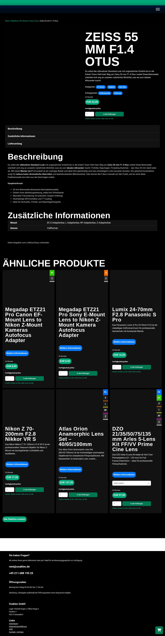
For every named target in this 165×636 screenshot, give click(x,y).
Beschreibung (15, 128)
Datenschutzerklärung (18, 626)
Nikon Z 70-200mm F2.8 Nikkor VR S (21, 434)
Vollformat (117, 93)
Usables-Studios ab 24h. (93, 118)
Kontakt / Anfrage (16, 632)
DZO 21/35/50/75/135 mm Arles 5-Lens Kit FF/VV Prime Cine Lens (133, 439)
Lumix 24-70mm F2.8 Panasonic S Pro (134, 315)
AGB (11, 629)
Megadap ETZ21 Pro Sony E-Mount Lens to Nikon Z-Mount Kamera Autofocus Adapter (82, 322)
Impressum (13, 624)
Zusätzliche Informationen (21, 136)
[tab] (82, 128)
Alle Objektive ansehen (14, 519)
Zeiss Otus (34, 21)
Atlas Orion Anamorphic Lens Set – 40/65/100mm (81, 436)
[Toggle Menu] (158, 9)
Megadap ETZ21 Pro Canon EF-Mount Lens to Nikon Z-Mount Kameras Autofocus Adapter (25, 325)
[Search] (160, 3)
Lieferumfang (15, 143)
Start (7, 21)
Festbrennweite (104, 93)
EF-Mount (24, 21)
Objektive (15, 21)
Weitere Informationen (16, 353)
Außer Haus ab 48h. (107, 118)
